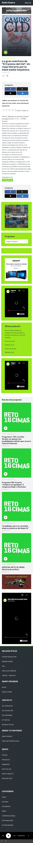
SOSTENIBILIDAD (7, 820)
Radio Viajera (8, 2)
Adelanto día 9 (9, 345)
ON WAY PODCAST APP (9, 657)
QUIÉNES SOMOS (7, 661)
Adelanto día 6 (9, 352)
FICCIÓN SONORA (7, 825)
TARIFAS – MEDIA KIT (9, 675)
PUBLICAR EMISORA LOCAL (10, 741)
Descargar (5, 119)
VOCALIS (4, 755)
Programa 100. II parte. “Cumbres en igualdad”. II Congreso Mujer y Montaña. (14, 484)
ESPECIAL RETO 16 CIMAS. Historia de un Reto (13, 568)
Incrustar (4, 121)
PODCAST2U (6, 760)
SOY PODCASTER (7, 706)
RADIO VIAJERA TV (8, 774)
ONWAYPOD (6, 764)
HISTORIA (5, 802)
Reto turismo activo (9, 58)
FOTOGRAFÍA (6, 806)
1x (28, 835)
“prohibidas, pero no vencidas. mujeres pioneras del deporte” (15, 527)
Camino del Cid (7, 180)
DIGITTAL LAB (6, 769)
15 (2, 835)
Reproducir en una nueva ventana (18, 116)
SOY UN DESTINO (7, 710)
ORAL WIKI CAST (7, 778)
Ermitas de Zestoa (10, 349)
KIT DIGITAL (6, 720)
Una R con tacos (10, 341)
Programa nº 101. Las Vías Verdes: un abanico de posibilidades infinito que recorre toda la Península (16, 440)
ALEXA (4, 687)
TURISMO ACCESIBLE (8, 816)
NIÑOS (4, 811)
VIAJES (4, 797)
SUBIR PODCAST (7, 736)
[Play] (8, 835)
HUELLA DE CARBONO (9, 671)
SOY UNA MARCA (7, 715)
